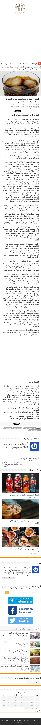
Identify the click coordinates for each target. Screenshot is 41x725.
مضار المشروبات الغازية (34, 430)
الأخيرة (37, 629)
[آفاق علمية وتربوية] (20, 8)
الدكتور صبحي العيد (31, 104)
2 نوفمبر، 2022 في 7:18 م (10, 567)
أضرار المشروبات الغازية (29, 428)
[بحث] (7, 592)
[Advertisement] (20, 37)
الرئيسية (36, 67)
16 (32, 703)
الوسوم (14, 629)
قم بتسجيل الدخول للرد (8, 577)
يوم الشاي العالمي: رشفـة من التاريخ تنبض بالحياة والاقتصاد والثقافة (17, 650)
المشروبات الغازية (18, 428)
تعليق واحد (13, 106)
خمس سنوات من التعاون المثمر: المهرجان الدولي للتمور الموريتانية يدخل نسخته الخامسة (16, 634)
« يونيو (38, 710)
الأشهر (30, 629)
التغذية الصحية (19, 67)
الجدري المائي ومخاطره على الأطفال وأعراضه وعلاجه (28, 458)
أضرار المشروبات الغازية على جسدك (24, 495)
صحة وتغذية (28, 67)
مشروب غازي (8, 428)
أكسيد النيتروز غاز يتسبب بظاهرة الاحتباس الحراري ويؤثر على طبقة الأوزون (14, 464)
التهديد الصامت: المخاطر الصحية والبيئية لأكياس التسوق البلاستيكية (16, 642)
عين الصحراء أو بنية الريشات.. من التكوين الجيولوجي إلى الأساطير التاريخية (15, 659)
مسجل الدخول (16, 588)
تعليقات (22, 629)
